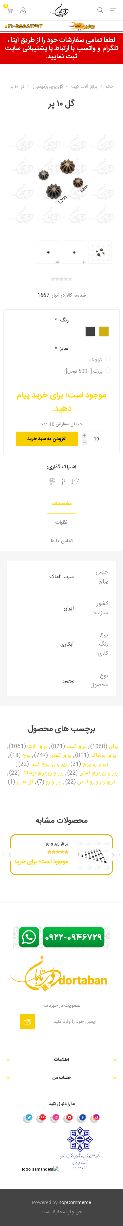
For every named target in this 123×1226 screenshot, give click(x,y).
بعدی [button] (9, 854)
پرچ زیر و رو (57, 843)
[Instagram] (95, 1118)
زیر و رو (54, 782)
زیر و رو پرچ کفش (98, 773)
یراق (113, 747)
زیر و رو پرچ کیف (49, 765)
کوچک (95, 360)
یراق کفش (61, 756)
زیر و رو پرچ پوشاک (42, 773)
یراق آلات (38, 747)
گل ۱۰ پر (25, 782)
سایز (63, 349)
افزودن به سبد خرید (46, 439)
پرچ (26, 756)
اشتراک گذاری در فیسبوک (63, 481)
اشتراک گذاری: (61, 467)
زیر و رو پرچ (95, 765)
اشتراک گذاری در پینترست (52, 481)
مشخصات (62, 504)
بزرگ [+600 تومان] (84, 371)
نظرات (61, 522)
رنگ (64, 320)
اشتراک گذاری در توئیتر (75, 481)
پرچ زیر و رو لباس (96, 782)
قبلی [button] (113, 854)
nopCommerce (75, 1203)
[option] (100, 252)
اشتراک (27, 1021)
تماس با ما (61, 541)
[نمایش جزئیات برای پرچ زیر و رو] (92, 854)
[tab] (61, 504)
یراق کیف (77, 747)
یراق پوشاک (103, 756)
